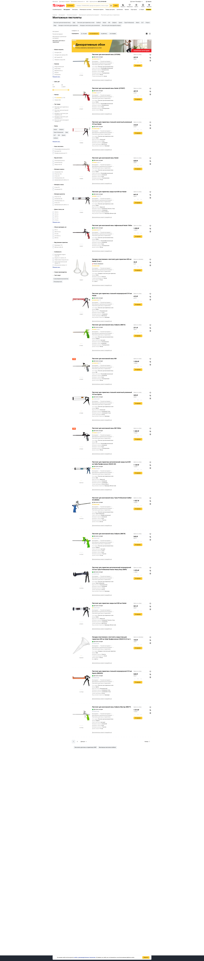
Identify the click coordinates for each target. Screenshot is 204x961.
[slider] (53, 90)
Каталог (71, 5)
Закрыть (146, 957)
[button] (78, 1)
